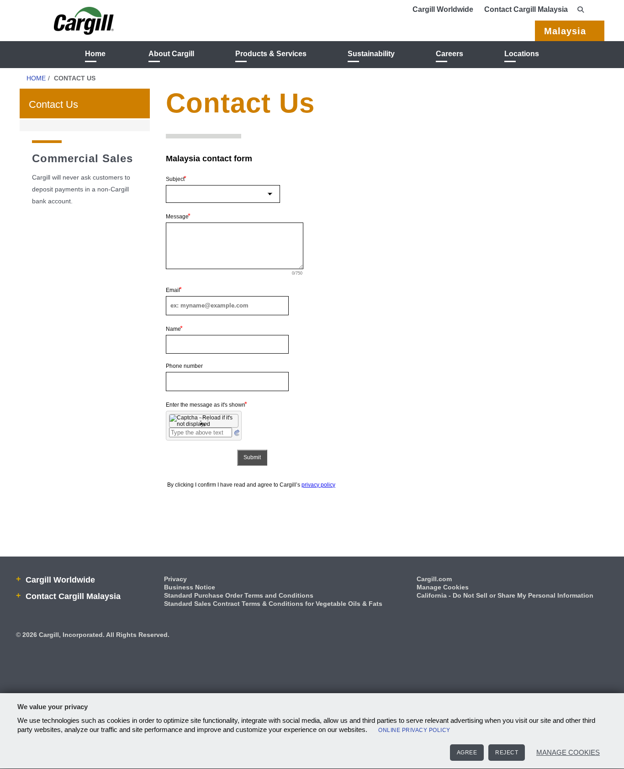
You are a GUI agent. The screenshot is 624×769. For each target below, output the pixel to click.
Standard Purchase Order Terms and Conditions (238, 595)
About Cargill (171, 54)
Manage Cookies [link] (443, 587)
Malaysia (565, 31)
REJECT (506, 752)
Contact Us (53, 104)
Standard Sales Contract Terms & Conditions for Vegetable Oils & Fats (273, 603)
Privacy (175, 579)
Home (95, 54)
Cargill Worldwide (442, 9)
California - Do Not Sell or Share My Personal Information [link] (505, 595)
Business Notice (189, 587)
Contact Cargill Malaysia (526, 9)
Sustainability (371, 54)
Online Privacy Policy (414, 730)
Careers (449, 54)
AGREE (467, 752)
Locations (521, 54)
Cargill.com (434, 579)
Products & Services (271, 54)
